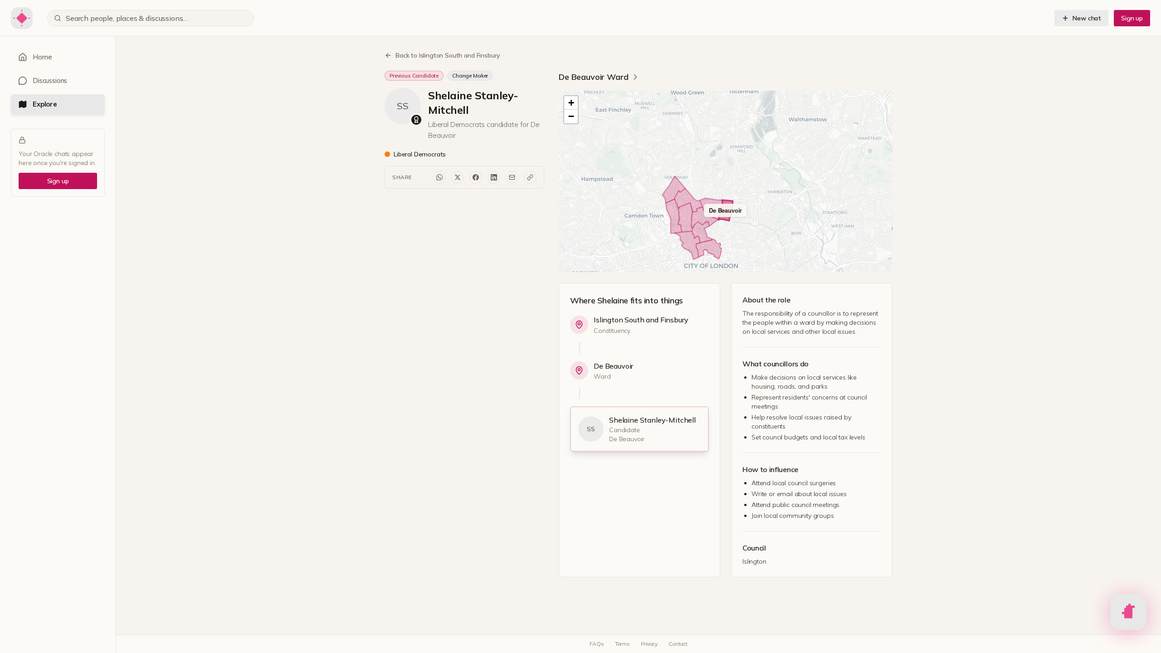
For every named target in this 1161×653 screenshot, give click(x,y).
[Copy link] (530, 177)
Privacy (649, 643)
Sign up (1132, 18)
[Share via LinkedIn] (494, 177)
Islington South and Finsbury (641, 319)
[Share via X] (457, 177)
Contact (678, 643)
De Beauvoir (613, 365)
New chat (1087, 18)
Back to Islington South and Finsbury (447, 55)
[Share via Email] (512, 177)
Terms (622, 643)
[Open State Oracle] (1128, 613)
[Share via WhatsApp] (439, 177)
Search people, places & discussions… (127, 18)
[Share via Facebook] (475, 177)
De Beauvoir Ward (593, 77)
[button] (571, 103)
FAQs (597, 643)
